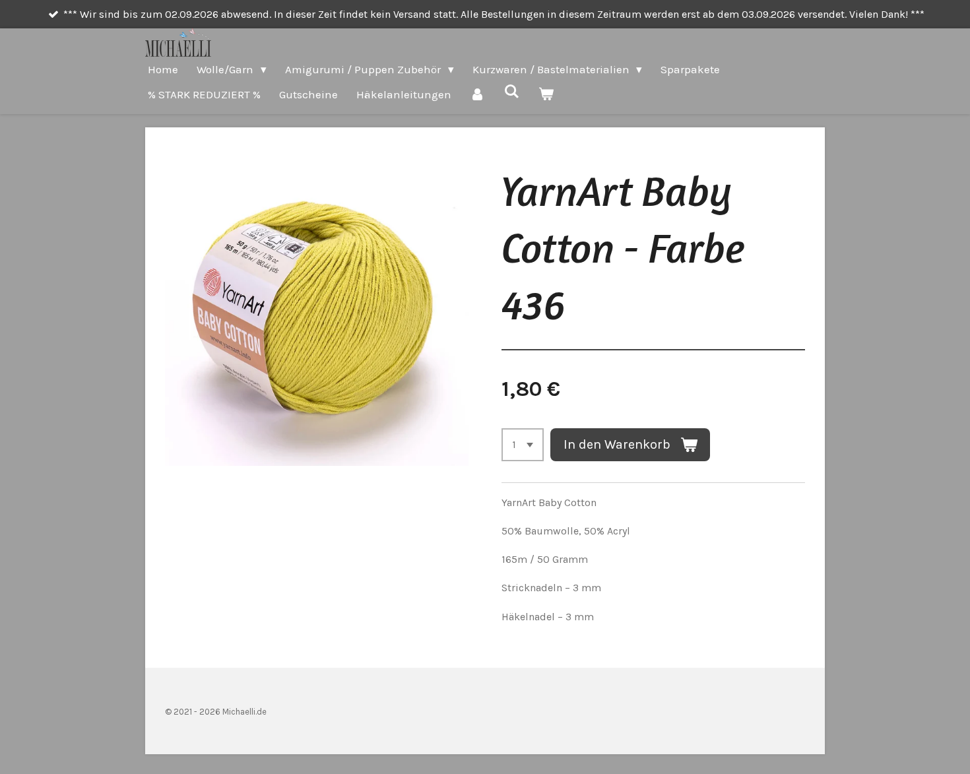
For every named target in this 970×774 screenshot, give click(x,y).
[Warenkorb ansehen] (546, 95)
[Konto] (478, 95)
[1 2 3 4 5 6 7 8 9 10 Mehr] (522, 444)
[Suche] (512, 92)
